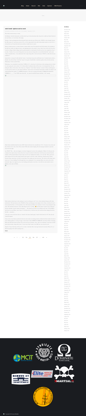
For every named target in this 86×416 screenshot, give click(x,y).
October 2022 (66, 55)
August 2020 (66, 102)
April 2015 (66, 229)
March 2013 (66, 278)
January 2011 (66, 330)
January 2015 (66, 235)
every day (16, 31)
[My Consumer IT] (23, 362)
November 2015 (67, 215)
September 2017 (67, 171)
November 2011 (67, 310)
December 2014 (67, 237)
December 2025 (67, 29)
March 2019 (66, 134)
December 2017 (67, 165)
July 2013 (66, 272)
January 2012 (66, 306)
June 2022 (66, 62)
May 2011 (66, 322)
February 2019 (67, 136)
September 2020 (67, 100)
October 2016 (66, 193)
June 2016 (66, 201)
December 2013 (67, 262)
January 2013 (66, 282)
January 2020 (66, 114)
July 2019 (66, 126)
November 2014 (67, 239)
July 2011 (66, 318)
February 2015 (67, 233)
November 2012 (67, 286)
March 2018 (66, 159)
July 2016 (66, 199)
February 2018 (67, 161)
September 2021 (67, 78)
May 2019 (66, 130)
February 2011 (67, 328)
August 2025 (66, 31)
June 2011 (66, 320)
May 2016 (66, 203)
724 (26, 237)
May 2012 (66, 298)
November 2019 (67, 118)
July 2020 (66, 104)
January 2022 (66, 72)
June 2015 (66, 225)
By (24, 31)
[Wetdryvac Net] (43, 407)
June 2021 (66, 84)
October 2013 (66, 266)
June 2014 (66, 249)
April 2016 (66, 205)
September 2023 (67, 45)
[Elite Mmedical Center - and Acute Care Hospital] (42, 384)
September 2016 (67, 195)
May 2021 (66, 86)
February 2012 (67, 304)
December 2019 (67, 116)
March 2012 (66, 302)
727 (37, 237)
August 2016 (66, 197)
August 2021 (66, 80)
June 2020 (66, 106)
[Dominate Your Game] (64, 362)
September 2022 (67, 58)
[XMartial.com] (64, 384)
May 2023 (66, 47)
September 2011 (67, 314)
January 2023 (66, 51)
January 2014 (66, 260)
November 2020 (67, 96)
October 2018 (66, 144)
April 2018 (66, 156)
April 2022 (66, 66)
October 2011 (66, 312)
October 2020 (66, 98)
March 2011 (66, 326)
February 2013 (67, 280)
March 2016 (66, 207)
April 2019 (66, 132)
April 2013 (66, 276)
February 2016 (67, 209)
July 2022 (66, 60)
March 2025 (66, 33)
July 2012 (66, 294)
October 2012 (66, 288)
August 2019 (66, 124)
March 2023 (66, 49)
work (20, 31)
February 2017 (67, 185)
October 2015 (66, 217)
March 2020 (66, 110)
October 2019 (66, 120)
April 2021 (66, 88)
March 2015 (66, 231)
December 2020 (67, 94)
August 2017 (66, 173)
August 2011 (66, 316)
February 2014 (67, 258)
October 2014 (66, 241)
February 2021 (67, 92)
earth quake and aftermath (9, 31)
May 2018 (66, 154)
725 (30, 237)
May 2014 (66, 251)
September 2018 (67, 146)
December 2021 (67, 74)
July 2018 (66, 150)
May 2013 (66, 274)
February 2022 (67, 70)
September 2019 (67, 122)
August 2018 (66, 148)
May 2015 (66, 227)
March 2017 (66, 183)
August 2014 (66, 245)
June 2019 (66, 128)
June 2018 (66, 152)
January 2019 (66, 138)
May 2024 (66, 39)
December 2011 (67, 308)
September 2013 (67, 268)
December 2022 (67, 53)
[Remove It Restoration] (21, 384)
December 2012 (67, 284)
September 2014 (67, 243)
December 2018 (67, 140)
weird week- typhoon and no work (15, 28)
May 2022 (66, 64)
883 (43, 237)
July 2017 (66, 175)
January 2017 (66, 187)
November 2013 (67, 264)
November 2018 (67, 142)
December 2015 (67, 213)
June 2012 (66, 296)
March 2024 (66, 41)
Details (6, 230)
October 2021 (66, 76)
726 (33, 237)
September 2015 (67, 219)
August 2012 (66, 292)
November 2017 (67, 167)
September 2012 (67, 290)
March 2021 (66, 90)
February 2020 (67, 112)
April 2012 (66, 300)
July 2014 (66, 247)
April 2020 (66, 108)
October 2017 (66, 169)
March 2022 (66, 68)
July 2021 (66, 82)
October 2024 (66, 37)
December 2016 (67, 189)
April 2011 (66, 324)
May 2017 (66, 179)
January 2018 (66, 163)
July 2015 (66, 223)
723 (23, 237)
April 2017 (66, 181)
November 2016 (67, 191)
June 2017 (66, 177)
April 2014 (66, 253)
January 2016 (66, 211)
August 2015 (66, 221)
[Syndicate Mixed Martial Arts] (44, 362)
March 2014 (66, 255)
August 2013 (66, 270)
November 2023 (67, 43)
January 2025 (66, 35)
